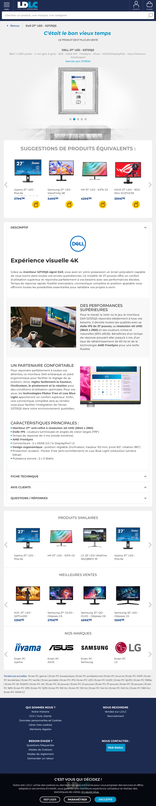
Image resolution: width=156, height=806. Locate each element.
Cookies (57, 720)
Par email (115, 747)
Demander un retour (40, 758)
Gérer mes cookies (40, 724)
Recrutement (115, 716)
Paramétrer (77, 799)
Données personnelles (33, 720)
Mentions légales (40, 729)
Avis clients (44, 716)
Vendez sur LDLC (116, 711)
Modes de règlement (40, 753)
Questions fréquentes (40, 745)
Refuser (50, 799)
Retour (15, 25)
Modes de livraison (40, 749)
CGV (32, 716)
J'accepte (105, 799)
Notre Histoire (40, 711)
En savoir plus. (90, 791)
